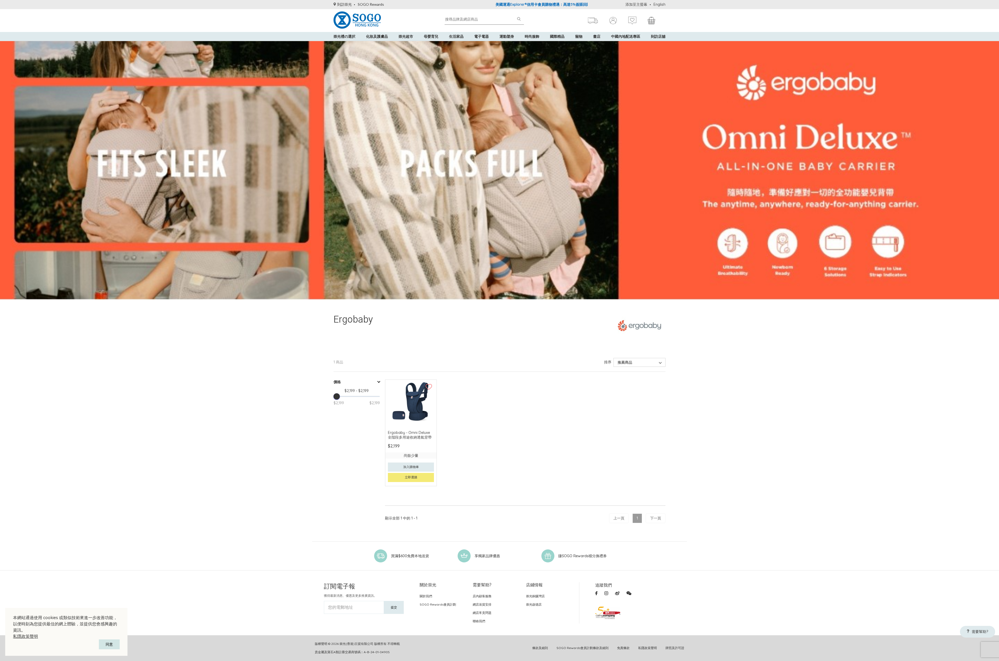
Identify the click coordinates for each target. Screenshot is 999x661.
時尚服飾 (532, 36)
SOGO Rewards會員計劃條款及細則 (582, 648)
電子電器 (481, 36)
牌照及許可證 (674, 648)
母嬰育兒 (431, 36)
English (659, 4)
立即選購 (411, 477)
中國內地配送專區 (625, 36)
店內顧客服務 (482, 596)
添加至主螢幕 (636, 4)
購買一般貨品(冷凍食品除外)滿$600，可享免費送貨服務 (576, 4)
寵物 (578, 36)
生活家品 (456, 36)
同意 (109, 644)
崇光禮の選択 (344, 36)
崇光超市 (406, 36)
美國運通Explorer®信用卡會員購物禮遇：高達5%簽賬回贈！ (475, 4)
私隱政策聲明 (25, 636)
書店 (596, 36)
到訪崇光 (344, 4)
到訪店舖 (658, 36)
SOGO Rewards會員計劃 (438, 604)
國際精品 (557, 36)
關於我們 (426, 596)
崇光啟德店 (534, 604)
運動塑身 (506, 36)
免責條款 (623, 648)
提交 (394, 607)
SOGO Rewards (371, 4)
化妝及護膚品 (377, 36)
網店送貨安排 (482, 604)
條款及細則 (540, 648)
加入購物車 (411, 467)
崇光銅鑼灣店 (535, 596)
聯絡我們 (479, 621)
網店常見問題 (482, 613)
